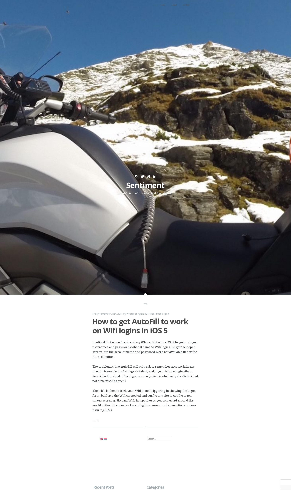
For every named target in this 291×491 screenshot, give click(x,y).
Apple (141, 313)
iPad (152, 313)
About (174, 5)
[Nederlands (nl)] (105, 438)
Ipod (166, 313)
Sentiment (145, 185)
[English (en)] (101, 438)
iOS (147, 313)
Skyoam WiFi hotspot (131, 400)
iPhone (159, 313)
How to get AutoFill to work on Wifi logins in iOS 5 (140, 326)
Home (162, 5)
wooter (130, 313)
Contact (186, 5)
